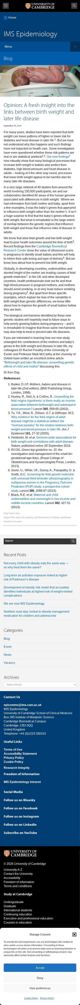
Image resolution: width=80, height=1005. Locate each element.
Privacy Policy (47, 998)
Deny (40, 978)
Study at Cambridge (18, 894)
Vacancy (9, 662)
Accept (40, 967)
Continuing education (18, 914)
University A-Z (13, 869)
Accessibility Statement (20, 753)
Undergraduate (14, 902)
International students (18, 910)
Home (12, 17)
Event (7, 646)
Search (74, 6)
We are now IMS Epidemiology (24, 603)
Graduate (10, 906)
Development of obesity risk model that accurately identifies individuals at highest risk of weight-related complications (38, 591)
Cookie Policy (31, 998)
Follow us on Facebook (21, 808)
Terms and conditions (18, 886)
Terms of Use (13, 749)
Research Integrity (17, 767)
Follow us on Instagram (21, 816)
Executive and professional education (28, 918)
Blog (17, 513)
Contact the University (18, 873)
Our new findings (58, 156)
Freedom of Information (22, 774)
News (7, 654)
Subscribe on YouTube (20, 833)
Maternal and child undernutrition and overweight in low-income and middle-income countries (43, 499)
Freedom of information (19, 882)
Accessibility (12, 877)
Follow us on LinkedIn (20, 824)
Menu (8, 46)
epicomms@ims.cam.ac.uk (22, 705)
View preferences (40, 988)
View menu (6, 6)
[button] (74, 934)
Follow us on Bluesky (19, 800)
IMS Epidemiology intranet (22, 782)
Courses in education (18, 922)
